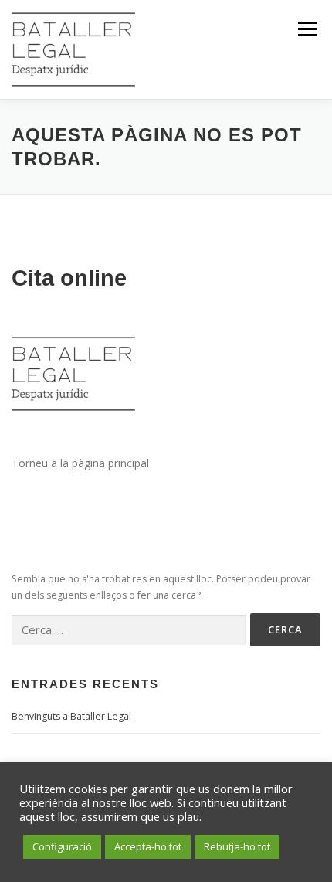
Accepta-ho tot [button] (147, 846)
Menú (306, 29)
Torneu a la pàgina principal (80, 463)
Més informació (244, 816)
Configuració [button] (62, 846)
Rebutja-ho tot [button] (237, 846)
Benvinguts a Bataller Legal (71, 716)
